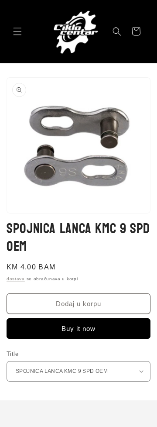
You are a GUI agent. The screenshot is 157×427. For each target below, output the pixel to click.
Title (12, 354)
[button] (17, 31)
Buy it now (78, 328)
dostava (16, 278)
